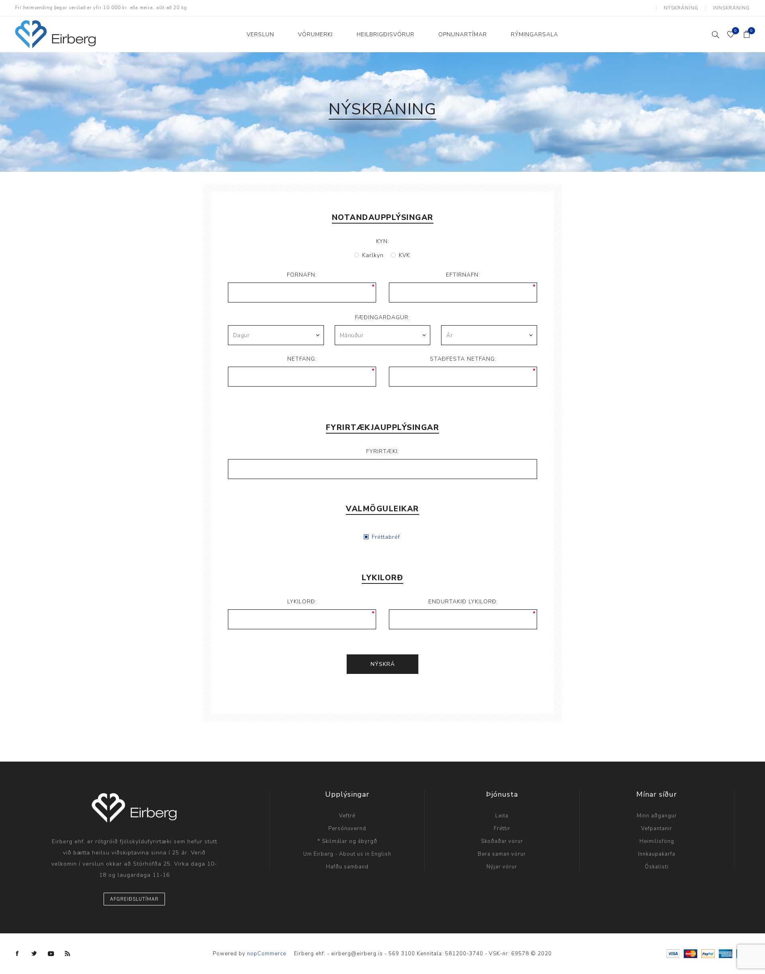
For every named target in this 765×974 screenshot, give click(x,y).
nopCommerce (266, 953)
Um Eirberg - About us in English (347, 854)
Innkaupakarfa (656, 854)
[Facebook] (17, 953)
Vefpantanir (656, 828)
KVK (404, 255)
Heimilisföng (656, 841)
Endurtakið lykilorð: (463, 601)
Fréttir (502, 828)
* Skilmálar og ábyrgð (347, 841)
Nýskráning (681, 8)
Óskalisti (657, 866)
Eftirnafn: (463, 275)
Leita (501, 815)
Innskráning (731, 8)
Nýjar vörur (501, 866)
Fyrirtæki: (382, 451)
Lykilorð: (302, 601)
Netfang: (302, 359)
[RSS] (67, 953)
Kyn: (382, 241)
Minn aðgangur (657, 815)
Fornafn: (302, 275)
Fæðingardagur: (382, 317)
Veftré (347, 815)
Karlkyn (373, 255)
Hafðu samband (347, 866)
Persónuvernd (347, 828)
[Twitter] (34, 953)
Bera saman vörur (502, 854)
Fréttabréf (386, 537)
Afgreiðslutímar (134, 899)
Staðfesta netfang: (463, 359)
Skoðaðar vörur (502, 841)
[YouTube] (51, 953)
